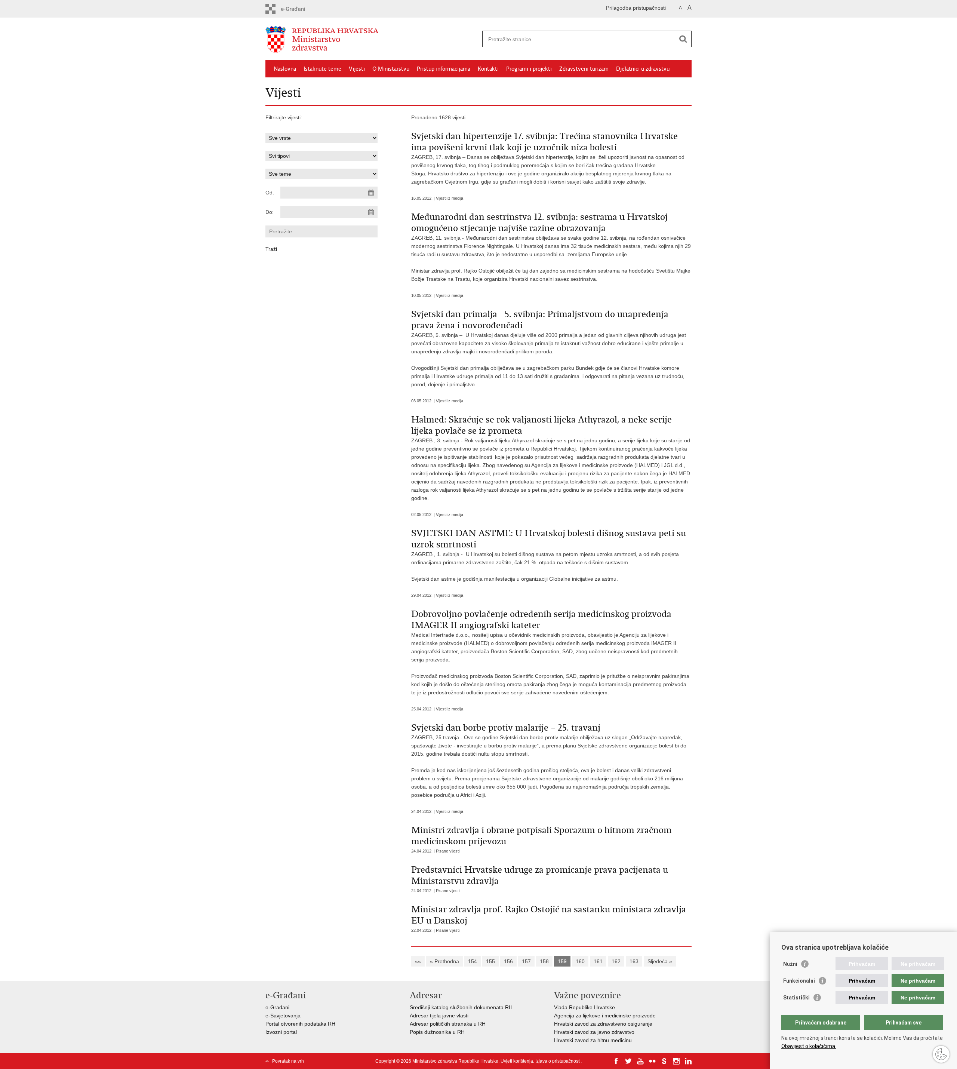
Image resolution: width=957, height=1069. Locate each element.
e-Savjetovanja (283, 1016)
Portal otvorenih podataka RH (300, 1024)
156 (508, 961)
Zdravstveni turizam (584, 68)
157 (526, 961)
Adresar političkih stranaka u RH (448, 1024)
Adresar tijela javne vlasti (439, 1016)
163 (634, 961)
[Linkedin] (688, 1061)
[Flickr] (652, 1061)
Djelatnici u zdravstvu (643, 68)
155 (490, 961)
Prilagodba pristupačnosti (636, 8)
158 (544, 961)
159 (562, 961)
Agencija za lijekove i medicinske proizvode (605, 1016)
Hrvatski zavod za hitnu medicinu (593, 1040)
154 (472, 961)
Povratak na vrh (288, 1061)
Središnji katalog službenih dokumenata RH (461, 1007)
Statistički (796, 998)
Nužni (790, 964)
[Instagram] (676, 1061)
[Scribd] (664, 1061)
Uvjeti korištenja (517, 1061)
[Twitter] (628, 1061)
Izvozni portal (281, 1032)
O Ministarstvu (390, 68)
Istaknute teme (322, 68)
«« (418, 961)
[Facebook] (616, 1061)
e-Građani (277, 1007)
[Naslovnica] (371, 39)
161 (598, 961)
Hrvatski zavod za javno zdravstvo (594, 1032)
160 (580, 961)
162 (616, 961)
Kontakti (488, 68)
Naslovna (285, 68)
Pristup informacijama (443, 68)
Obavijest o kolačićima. (808, 1046)
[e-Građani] (297, 9)
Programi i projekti (529, 68)
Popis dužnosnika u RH (437, 1032)
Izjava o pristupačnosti (558, 1061)
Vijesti (357, 68)
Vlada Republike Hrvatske (584, 1007)
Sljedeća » (659, 961)
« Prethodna (444, 961)
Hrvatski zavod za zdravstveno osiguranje (603, 1024)
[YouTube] (640, 1061)
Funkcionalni (799, 981)
